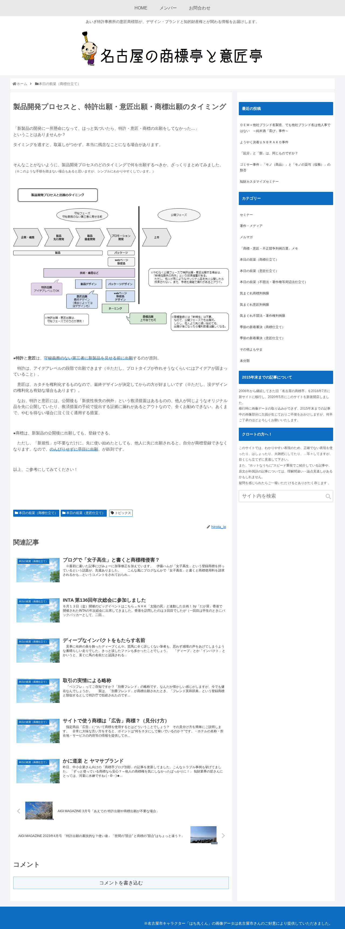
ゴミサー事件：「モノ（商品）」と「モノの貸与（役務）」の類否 (285, 167)
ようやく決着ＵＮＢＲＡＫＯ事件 (264, 142)
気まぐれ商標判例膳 (254, 293)
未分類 (245, 361)
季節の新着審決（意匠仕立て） (262, 338)
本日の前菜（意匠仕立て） (85, 513)
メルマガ (246, 237)
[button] (328, 496)
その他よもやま (251, 349)
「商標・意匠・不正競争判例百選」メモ (269, 248)
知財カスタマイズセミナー (259, 181)
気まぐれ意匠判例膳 (254, 305)
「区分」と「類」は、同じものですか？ (269, 153)
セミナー (246, 215)
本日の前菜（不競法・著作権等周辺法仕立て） (274, 282)
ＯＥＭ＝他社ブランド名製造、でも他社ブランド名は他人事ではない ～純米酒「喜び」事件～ (285, 128)
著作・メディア (251, 226)
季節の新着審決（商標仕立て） (262, 327)
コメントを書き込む (121, 883)
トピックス (122, 513)
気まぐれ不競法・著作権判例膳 (262, 316)
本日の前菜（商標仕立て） (38, 513)
